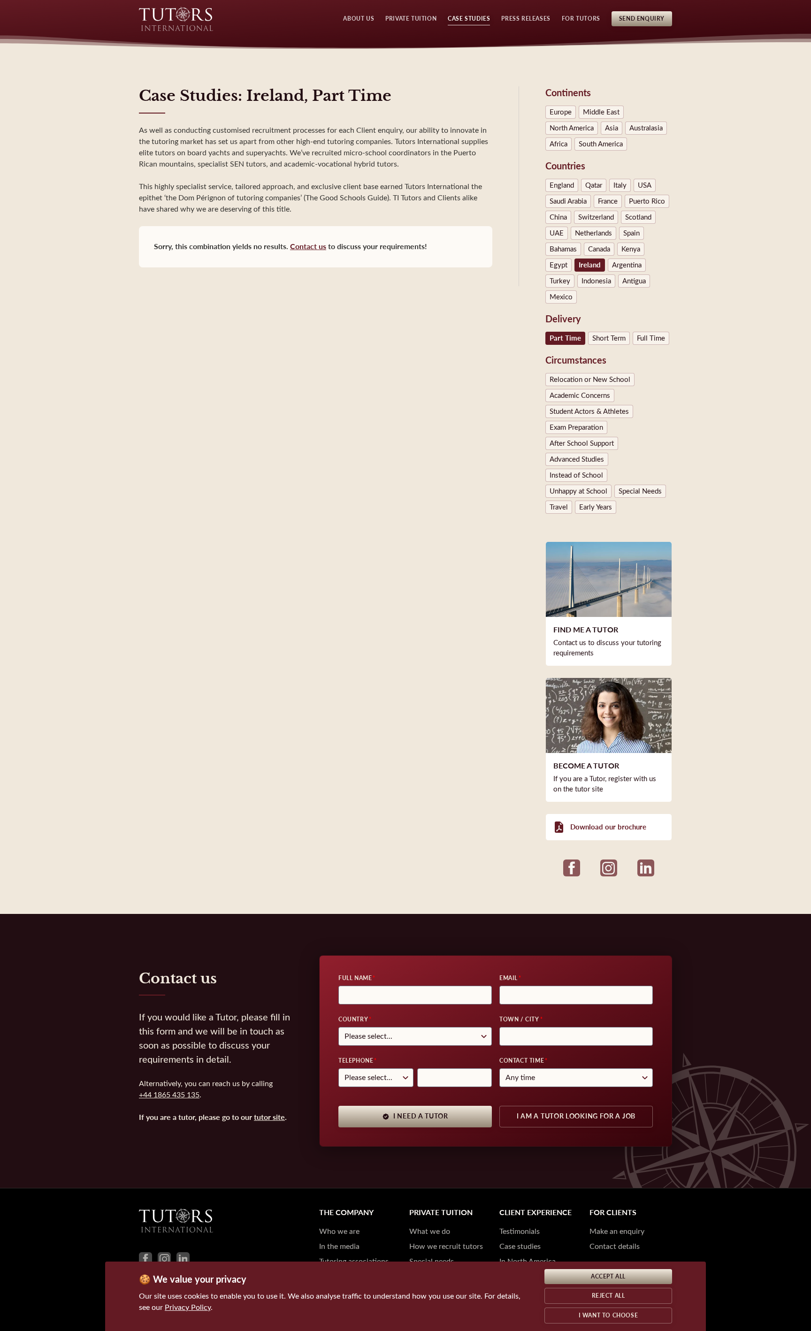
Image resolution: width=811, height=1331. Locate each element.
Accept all (608, 1276)
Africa (558, 144)
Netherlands (593, 233)
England (562, 185)
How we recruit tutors (446, 1246)
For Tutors (581, 18)
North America (572, 128)
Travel (559, 507)
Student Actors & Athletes (589, 411)
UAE (557, 233)
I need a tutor (420, 1116)
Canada (599, 249)
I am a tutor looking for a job (576, 1116)
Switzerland (596, 217)
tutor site (269, 1117)
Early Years (595, 507)
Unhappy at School (578, 491)
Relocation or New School (590, 379)
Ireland (590, 265)
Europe (561, 112)
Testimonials (519, 1231)
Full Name (355, 978)
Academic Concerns (580, 395)
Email (508, 978)
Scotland (638, 217)
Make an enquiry (616, 1231)
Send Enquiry (642, 18)
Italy (620, 185)
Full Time (651, 338)
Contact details (614, 1246)
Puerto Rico (647, 201)
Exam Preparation (576, 427)
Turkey (560, 281)
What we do (429, 1231)
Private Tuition (410, 18)
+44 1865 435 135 (169, 1094)
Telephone (355, 1060)
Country (353, 1019)
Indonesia (596, 281)
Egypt (558, 265)
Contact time (521, 1060)
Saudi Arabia (568, 201)
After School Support (582, 443)
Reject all (608, 1296)
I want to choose (608, 1315)
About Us (358, 18)
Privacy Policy (188, 1307)
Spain (631, 233)
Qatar (593, 185)
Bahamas (563, 249)
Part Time (565, 338)
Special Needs (640, 491)
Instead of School (576, 475)
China (558, 217)
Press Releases (525, 18)
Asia (611, 128)
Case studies (520, 1246)
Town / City (519, 1019)
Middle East (601, 112)
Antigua (634, 281)
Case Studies (469, 18)
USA (644, 185)
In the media (339, 1246)
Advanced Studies (577, 459)
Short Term (609, 338)
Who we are (339, 1231)
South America (601, 144)
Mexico (561, 297)
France (608, 201)
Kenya (630, 249)
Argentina (627, 265)
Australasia (646, 128)
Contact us (308, 246)
